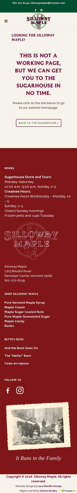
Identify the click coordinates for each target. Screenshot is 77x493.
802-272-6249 (20, 3)
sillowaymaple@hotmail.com (47, 3)
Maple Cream (14, 307)
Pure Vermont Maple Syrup (24, 302)
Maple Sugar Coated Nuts (24, 312)
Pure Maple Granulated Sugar (27, 316)
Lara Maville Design (50, 486)
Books (9, 326)
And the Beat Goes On (21, 348)
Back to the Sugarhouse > (38, 123)
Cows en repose (16, 363)
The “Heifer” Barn (17, 355)
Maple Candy (14, 321)
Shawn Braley (48, 490)
